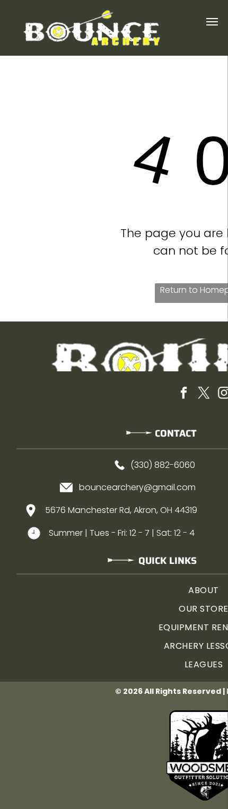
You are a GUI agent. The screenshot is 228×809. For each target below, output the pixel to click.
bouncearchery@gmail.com (137, 487)
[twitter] (204, 394)
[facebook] (183, 394)
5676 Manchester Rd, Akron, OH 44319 (121, 510)
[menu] (212, 21)
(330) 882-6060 (162, 465)
